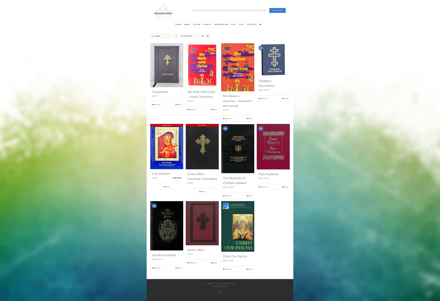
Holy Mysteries (268, 174)
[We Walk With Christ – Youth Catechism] (202, 65)
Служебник (160, 92)
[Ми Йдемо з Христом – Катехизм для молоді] (237, 67)
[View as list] (207, 36)
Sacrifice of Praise (164, 255)
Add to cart (157, 105)
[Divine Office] (202, 223)
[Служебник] (166, 65)
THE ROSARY (161, 174)
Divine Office (195, 250)
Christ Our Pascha (235, 256)
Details (179, 105)
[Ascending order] (176, 36)
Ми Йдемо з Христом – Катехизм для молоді (237, 100)
